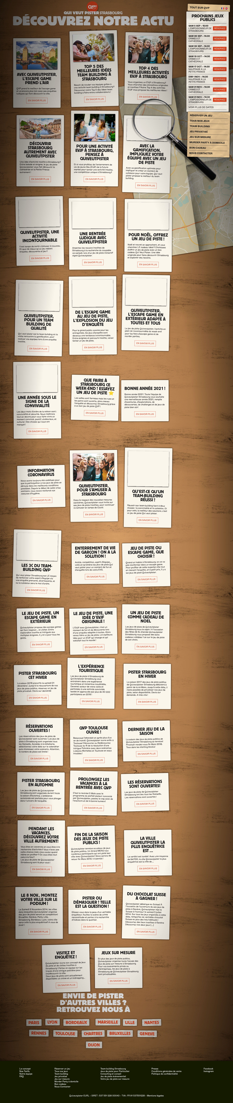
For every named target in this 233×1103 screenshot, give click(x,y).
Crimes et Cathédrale (199, 38)
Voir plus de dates (201, 107)
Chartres (93, 1033)
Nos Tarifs (24, 1071)
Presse (154, 1068)
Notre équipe (25, 1074)
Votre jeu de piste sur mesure (114, 1079)
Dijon (94, 1044)
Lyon (52, 1022)
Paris (34, 1022)
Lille (130, 1022)
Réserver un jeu (201, 115)
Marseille (108, 1022)
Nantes (151, 1022)
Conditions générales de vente (166, 1071)
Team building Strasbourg (113, 1068)
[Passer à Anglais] (226, 8)
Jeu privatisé (199, 131)
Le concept (25, 1068)
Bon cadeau (197, 147)
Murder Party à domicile (207, 142)
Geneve (147, 1033)
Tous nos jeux (200, 121)
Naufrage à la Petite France (199, 69)
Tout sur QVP (200, 7)
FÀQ (21, 1076)
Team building (200, 126)
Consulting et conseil (110, 1074)
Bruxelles (120, 1033)
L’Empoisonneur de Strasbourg (200, 28)
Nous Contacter (201, 153)
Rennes (38, 1033)
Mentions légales (155, 1095)
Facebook (208, 1068)
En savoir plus (37, 100)
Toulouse (65, 1033)
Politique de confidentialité (164, 1074)
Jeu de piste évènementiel (113, 1076)
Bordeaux (76, 1022)
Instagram (209, 1071)
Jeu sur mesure (200, 137)
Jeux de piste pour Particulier (114, 1071)
